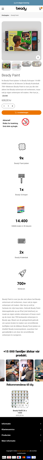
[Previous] (5, 41)
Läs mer (5, 95)
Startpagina (5, 15)
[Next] (38, 41)
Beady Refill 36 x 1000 (20, 412)
